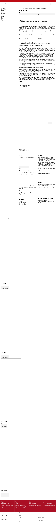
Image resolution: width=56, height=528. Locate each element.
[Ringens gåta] (11, 251)
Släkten (34, 8)
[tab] (26, 19)
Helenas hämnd (4, 421)
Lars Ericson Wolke (22, 513)
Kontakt (39, 512)
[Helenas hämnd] (11, 389)
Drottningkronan (4, 352)
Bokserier (23, 8)
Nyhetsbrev (39, 515)
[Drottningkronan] (28, 320)
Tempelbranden (4, 490)
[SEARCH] (50, 4)
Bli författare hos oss (41, 517)
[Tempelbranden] (11, 458)
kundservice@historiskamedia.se (43, 186)
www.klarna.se (32, 193)
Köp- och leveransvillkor (6, 510)
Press (39, 514)
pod (37, 14)
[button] (5, 287)
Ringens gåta (3, 283)
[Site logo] (8, 3)
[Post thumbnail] (28, 517)
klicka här (25, 187)
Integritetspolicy (40, 520)
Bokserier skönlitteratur (28, 8)
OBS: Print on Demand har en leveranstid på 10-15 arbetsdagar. (33, 21)
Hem (20, 8)
